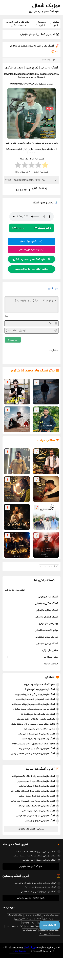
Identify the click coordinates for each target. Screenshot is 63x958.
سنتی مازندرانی (50, 650)
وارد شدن (53, 288)
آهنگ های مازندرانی (15, 590)
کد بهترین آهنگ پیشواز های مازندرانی (37, 34)
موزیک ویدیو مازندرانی (46, 637)
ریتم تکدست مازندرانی (46, 630)
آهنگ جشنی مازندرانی (47, 610)
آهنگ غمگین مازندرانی (46, 603)
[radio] (45, 165)
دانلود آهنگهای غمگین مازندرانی (31, 898)
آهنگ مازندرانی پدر (30, 930)
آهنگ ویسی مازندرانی (47, 643)
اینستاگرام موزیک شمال (29, 249)
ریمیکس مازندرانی (48, 623)
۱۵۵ (56, 51)
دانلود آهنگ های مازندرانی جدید (31, 269)
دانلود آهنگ (39, 202)
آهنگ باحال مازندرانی (33, 915)
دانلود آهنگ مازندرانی (51, 915)
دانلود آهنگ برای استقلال (49, 930)
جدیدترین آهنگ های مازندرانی (31, 829)
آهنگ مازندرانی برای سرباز (49, 934)
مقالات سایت (51, 663)
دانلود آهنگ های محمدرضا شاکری (29, 259)
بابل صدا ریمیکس (29, 922)
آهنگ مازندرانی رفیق (51, 919)
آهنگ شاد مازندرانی (48, 596)
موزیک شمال (56, 24)
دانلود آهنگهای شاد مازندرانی (31, 866)
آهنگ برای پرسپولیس (14, 926)
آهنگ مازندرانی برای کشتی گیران (28, 919)
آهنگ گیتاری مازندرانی (46, 616)
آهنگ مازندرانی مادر (15, 915)
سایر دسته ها (51, 657)
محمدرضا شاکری (42, 24)
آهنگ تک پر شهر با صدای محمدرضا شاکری (18, 24)
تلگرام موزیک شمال (28, 241)
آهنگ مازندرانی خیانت (48, 566)
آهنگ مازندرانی (49, 68)
